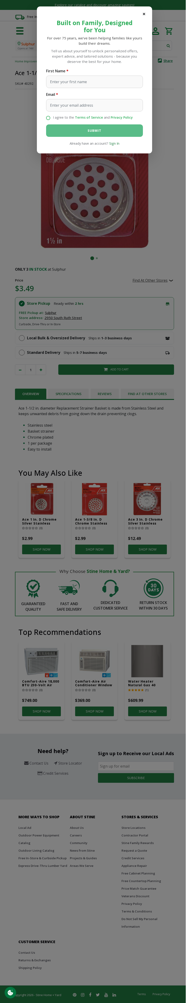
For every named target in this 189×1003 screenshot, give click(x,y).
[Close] (144, 13)
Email (50, 94)
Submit (94, 130)
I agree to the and (93, 117)
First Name (55, 70)
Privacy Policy (122, 117)
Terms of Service (89, 117)
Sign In (114, 143)
